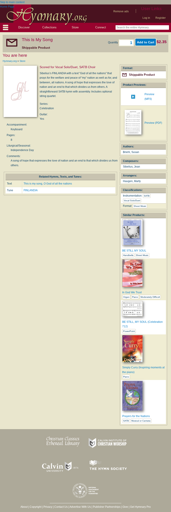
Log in (146, 17)
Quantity (113, 42)
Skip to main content (12, 2)
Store (75, 27)
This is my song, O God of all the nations (48, 183)
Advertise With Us (80, 506)
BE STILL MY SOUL (134, 250)
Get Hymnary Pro (140, 506)
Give (125, 506)
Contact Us (61, 506)
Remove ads (121, 11)
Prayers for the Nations (136, 416)
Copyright (35, 506)
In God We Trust (132, 292)
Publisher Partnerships (106, 506)
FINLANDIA (31, 190)
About (24, 506)
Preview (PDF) (153, 122)
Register (160, 17)
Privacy (47, 506)
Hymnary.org (10, 61)
